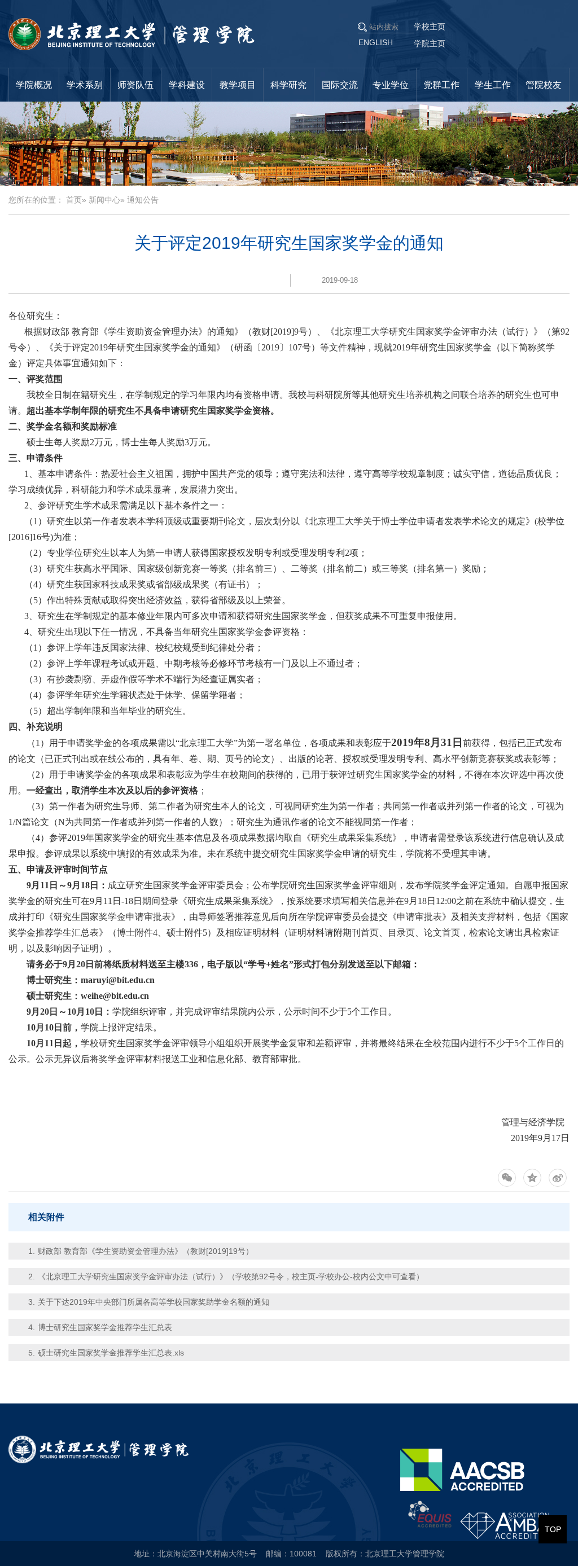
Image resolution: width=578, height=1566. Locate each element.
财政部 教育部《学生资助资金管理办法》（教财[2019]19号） (145, 1251)
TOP (553, 1529)
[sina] (558, 1178)
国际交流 (340, 85)
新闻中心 (104, 199)
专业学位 (391, 85)
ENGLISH (375, 42)
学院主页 (429, 43)
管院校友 (544, 85)
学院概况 (34, 85)
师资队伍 (135, 85)
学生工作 (493, 85)
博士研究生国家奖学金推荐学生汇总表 (105, 1327)
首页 (74, 199)
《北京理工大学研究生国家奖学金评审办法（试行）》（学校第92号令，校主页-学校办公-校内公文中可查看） (231, 1276)
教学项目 (238, 85)
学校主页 (429, 26)
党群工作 (441, 85)
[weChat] (507, 1178)
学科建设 (187, 85)
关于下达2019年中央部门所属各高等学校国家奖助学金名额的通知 (153, 1301)
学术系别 (85, 85)
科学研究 (288, 85)
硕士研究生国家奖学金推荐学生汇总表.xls (111, 1352)
